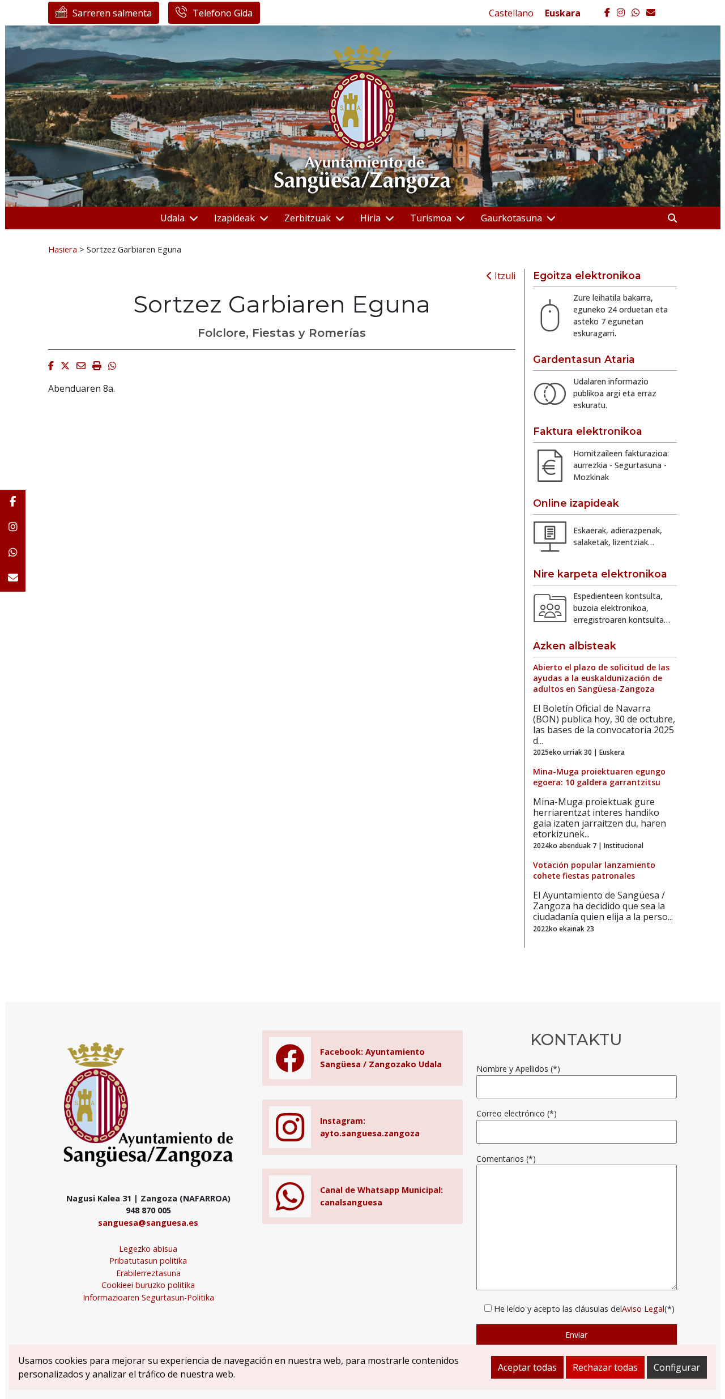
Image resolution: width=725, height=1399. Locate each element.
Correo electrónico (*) (516, 1113)
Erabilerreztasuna (148, 1273)
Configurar (677, 1367)
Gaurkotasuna (511, 218)
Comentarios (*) (506, 1158)
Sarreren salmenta (112, 13)
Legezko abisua (148, 1248)
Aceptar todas (527, 1367)
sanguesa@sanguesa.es (148, 1222)
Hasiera (62, 249)
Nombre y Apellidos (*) (518, 1068)
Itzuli (503, 275)
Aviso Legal (643, 1308)
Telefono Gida (223, 13)
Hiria (370, 218)
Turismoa (430, 218)
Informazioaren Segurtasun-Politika (148, 1297)
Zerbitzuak (307, 218)
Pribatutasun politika (148, 1260)
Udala (172, 218)
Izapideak (234, 218)
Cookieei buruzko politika (148, 1285)
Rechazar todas (605, 1367)
